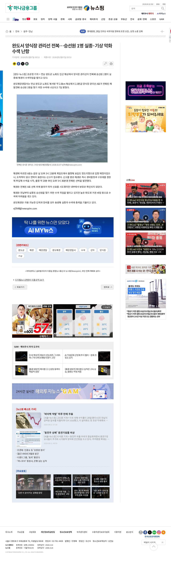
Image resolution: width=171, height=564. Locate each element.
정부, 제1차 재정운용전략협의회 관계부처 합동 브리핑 (81, 493)
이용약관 (117, 532)
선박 (92, 250)
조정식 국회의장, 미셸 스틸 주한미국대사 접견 (81, 480)
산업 (103, 19)
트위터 (22, 63)
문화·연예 (142, 19)
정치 (43, 19)
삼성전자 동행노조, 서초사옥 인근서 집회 (62, 480)
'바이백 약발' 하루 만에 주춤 (58, 413)
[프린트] (111, 63)
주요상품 (20, 532)
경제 (63, 19)
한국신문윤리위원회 (152, 536)
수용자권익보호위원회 (100, 532)
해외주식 (147, 13)
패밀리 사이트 (150, 542)
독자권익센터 (82, 532)
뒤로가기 (20, 287)
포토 (35, 19)
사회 (70, 19)
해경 (32, 250)
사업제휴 (32, 532)
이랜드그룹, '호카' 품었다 (28, 457)
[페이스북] (145, 532)
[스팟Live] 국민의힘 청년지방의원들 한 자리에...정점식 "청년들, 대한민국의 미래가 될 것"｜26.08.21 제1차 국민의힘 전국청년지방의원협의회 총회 (145, 201)
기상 (20, 256)
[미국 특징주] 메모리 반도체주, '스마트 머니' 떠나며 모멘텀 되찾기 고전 (44, 356)
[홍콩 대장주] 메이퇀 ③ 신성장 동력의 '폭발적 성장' (44, 370)
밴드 (27, 63)
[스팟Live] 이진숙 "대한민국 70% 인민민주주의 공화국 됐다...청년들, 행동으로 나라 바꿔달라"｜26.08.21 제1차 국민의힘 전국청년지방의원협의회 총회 (145, 250)
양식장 (103, 250)
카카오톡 (14, 63)
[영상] (146, 194)
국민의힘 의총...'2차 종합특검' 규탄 (62, 492)
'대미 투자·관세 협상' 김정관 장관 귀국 (100, 493)
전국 (132, 19)
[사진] (28, 420)
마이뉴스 (161, 13)
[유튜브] (141, 532)
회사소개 (8, 532)
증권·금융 (113, 19)
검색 (163, 8)
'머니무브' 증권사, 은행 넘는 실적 (32, 460)
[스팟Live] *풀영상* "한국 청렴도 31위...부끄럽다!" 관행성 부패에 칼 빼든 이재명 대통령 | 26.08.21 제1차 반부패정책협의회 (145, 226)
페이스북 (18, 63)
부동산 (124, 19)
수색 (83, 250)
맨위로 (106, 287)
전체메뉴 (8, 19)
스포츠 (153, 19)
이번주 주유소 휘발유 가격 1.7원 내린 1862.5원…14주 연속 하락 (114, 31)
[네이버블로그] (154, 532)
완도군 (21, 250)
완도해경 (56, 250)
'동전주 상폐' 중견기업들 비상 (59, 432)
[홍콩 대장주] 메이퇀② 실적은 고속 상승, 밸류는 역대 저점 (80, 370)
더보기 (162, 31)
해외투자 (94, 19)
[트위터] (150, 532)
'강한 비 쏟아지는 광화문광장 (30, 492)
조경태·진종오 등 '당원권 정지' (31, 450)
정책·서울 (52, 19)
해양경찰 (43, 250)
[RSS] (163, 532)
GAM (161, 19)
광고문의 (129, 532)
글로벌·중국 (80, 19)
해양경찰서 (71, 250)
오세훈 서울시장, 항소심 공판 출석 (100, 480)
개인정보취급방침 (48, 532)
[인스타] (159, 532)
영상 (24, 19)
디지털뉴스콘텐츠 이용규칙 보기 (29, 279)
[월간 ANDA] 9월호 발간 (28, 453)
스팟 (130, 180)
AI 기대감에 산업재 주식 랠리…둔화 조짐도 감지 (81, 356)
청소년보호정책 (66, 532)
